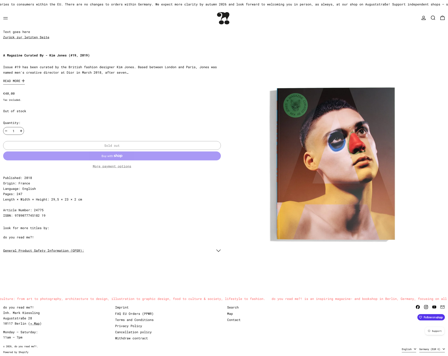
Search (233, 307)
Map (230, 313)
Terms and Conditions (134, 320)
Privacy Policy (128, 326)
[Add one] (21, 131)
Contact (234, 320)
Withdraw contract (131, 338)
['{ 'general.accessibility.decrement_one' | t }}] (6, 131)
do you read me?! (18, 237)
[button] (433, 18)
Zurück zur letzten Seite (26, 37)
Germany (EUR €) (430, 349)
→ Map (35, 323)
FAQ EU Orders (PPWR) (134, 313)
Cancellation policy (133, 332)
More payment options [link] (112, 166)
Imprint (122, 307)
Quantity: (11, 123)
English (407, 349)
